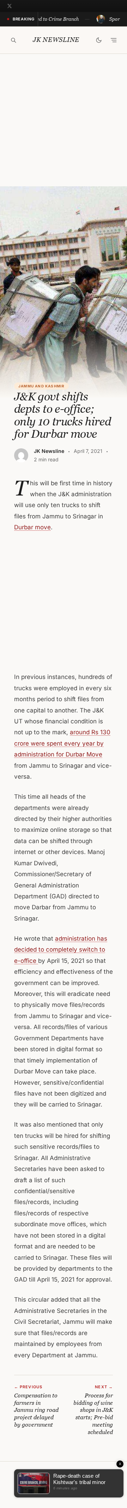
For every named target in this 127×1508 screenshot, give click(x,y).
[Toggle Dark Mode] (98, 40)
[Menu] (113, 40)
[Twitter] (9, 6)
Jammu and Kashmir (41, 386)
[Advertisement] (63, 120)
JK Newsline (56, 39)
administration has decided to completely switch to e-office (60, 949)
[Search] (13, 40)
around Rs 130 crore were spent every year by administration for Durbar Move (62, 743)
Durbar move (32, 527)
